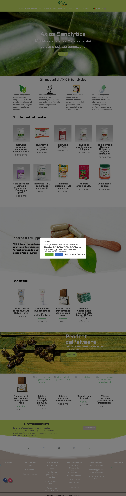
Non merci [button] (59, 254)
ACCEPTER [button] (49, 254)
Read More (81, 254)
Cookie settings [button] (70, 254)
